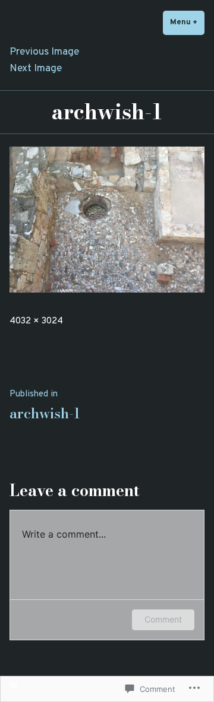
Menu (187, 22)
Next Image (36, 68)
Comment (163, 619)
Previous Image (44, 52)
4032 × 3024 (36, 321)
